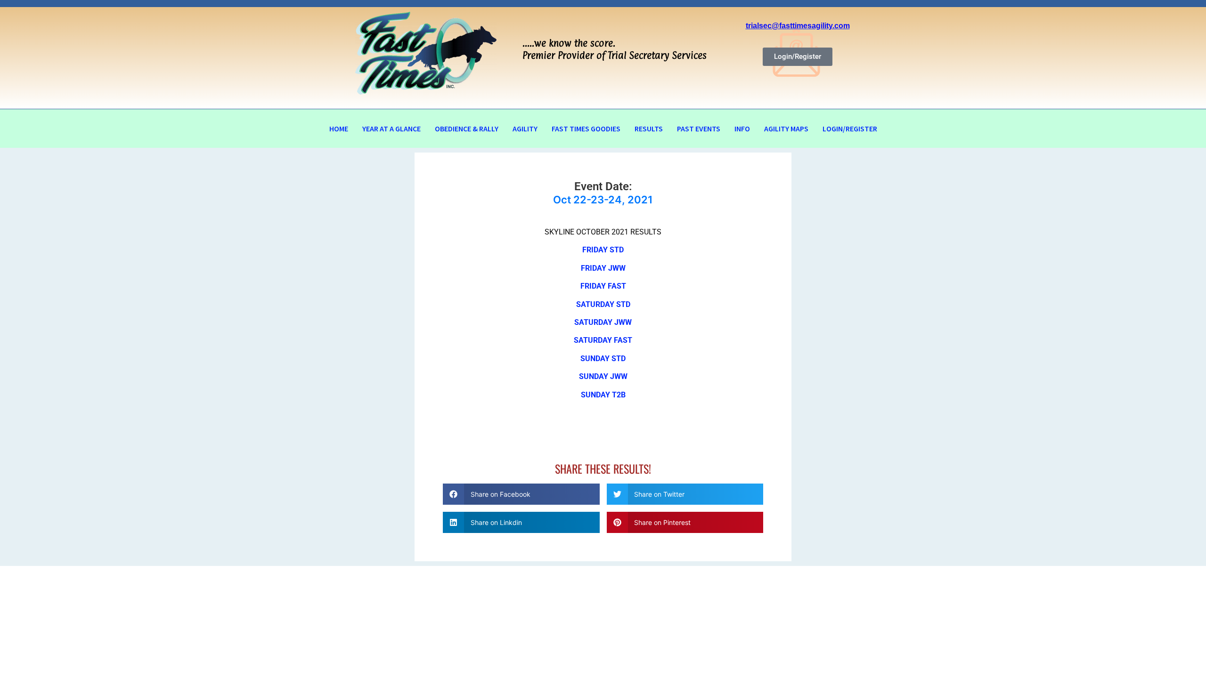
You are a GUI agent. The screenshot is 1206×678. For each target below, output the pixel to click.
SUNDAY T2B (603, 394)
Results (649, 128)
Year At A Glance (391, 128)
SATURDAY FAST (603, 340)
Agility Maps (786, 128)
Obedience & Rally (466, 128)
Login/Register (850, 128)
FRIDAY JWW (603, 268)
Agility (525, 128)
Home (338, 128)
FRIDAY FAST (603, 286)
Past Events (698, 128)
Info (742, 128)
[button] (521, 494)
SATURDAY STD (603, 304)
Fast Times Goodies (586, 128)
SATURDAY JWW (603, 322)
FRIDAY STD (603, 249)
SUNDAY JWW (603, 376)
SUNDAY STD (603, 358)
